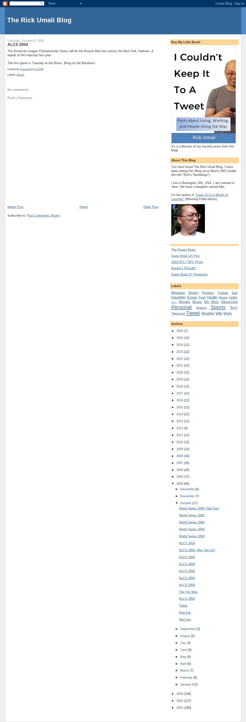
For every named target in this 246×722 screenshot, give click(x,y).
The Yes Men (188, 592)
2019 (180, 379)
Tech (233, 308)
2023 (180, 352)
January (186, 684)
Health (212, 297)
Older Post (150, 207)
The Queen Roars (183, 249)
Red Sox (185, 612)
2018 (180, 386)
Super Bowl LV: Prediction (189, 274)
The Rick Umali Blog (39, 20)
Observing (229, 302)
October (186, 503)
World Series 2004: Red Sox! (199, 508)
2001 (180, 708)
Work (227, 313)
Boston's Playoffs (183, 268)
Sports (20, 74)
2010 (180, 442)
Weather (208, 313)
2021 (180, 365)
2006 (180, 470)
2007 (180, 463)
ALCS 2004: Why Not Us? (197, 550)
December (187, 489)
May (183, 657)
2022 (180, 359)
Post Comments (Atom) (43, 215)
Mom (174, 302)
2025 (180, 338)
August (185, 636)
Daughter (178, 297)
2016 (180, 400)
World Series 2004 (191, 515)
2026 (180, 331)
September (188, 629)
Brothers (208, 293)
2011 (180, 435)
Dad (234, 293)
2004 (180, 483)
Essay (192, 297)
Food (202, 297)
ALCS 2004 (187, 543)
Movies (184, 302)
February (186, 677)
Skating (201, 308)
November (187, 496)
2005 (180, 476)
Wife (218, 313)
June (184, 650)
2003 (180, 694)
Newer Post (15, 207)
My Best (211, 302)
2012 (180, 428)
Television (178, 313)
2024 (180, 345)
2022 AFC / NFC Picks (187, 262)
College (223, 293)
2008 (180, 456)
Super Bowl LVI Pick (185, 256)
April (183, 664)
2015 (180, 407)
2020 (180, 372)
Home (84, 207)
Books (194, 293)
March (185, 670)
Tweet (193, 313)
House (223, 297)
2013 (180, 421)
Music (197, 302)
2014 (180, 414)
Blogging (178, 293)
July (183, 643)
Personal (181, 307)
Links (233, 297)
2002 (180, 701)
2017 (180, 393)
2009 (180, 449)
